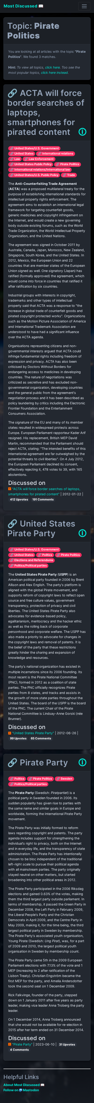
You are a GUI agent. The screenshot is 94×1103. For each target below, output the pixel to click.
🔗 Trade (69, 175)
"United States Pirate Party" (33, 733)
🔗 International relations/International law (40, 169)
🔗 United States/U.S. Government (34, 148)
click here (52, 67)
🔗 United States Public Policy (31, 164)
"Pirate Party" (22, 1044)
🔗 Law (15, 159)
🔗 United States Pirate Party (41, 528)
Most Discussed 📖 (23, 6)
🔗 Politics (45, 555)
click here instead (54, 72)
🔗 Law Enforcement (39, 159)
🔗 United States (22, 153)
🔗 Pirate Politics (67, 164)
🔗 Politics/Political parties (28, 565)
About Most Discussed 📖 (23, 1085)
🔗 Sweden (64, 778)
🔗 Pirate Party (37, 762)
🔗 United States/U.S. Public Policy (34, 175)
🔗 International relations (55, 153)
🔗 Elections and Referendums (31, 560)
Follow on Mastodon (21, 1090)
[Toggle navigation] (84, 6)
